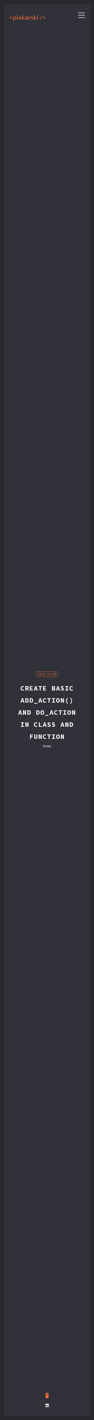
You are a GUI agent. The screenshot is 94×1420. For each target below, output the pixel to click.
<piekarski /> (19, 17)
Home (47, 746)
